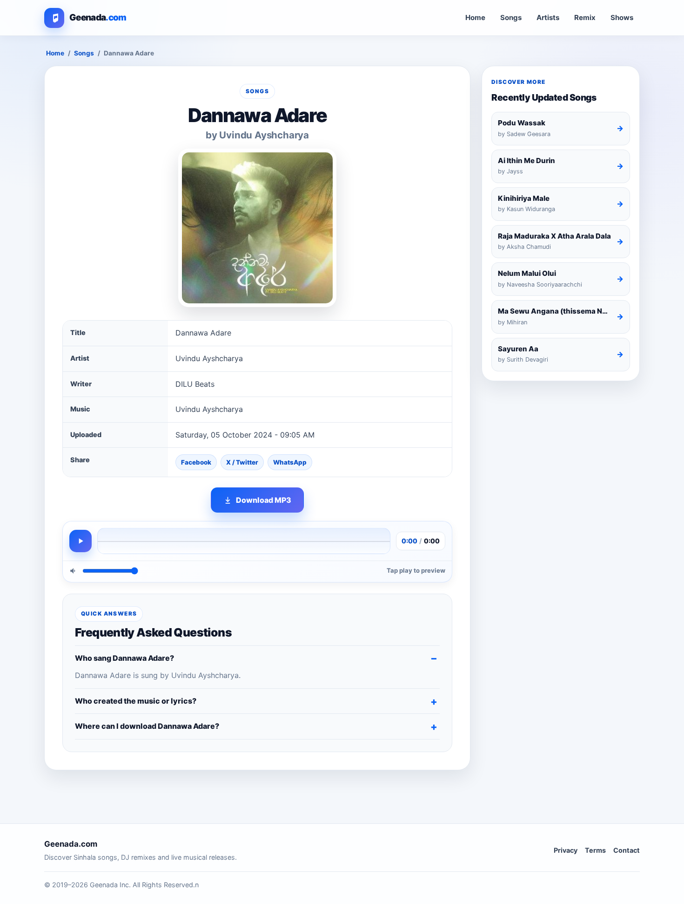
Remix (585, 17)
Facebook (196, 462)
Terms (595, 850)
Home (475, 17)
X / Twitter (242, 462)
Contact (626, 850)
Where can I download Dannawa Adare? (147, 726)
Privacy (565, 850)
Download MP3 (263, 500)
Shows (621, 17)
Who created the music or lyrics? (135, 700)
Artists (547, 17)
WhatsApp (290, 462)
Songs (511, 17)
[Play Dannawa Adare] (80, 541)
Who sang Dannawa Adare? (124, 658)
